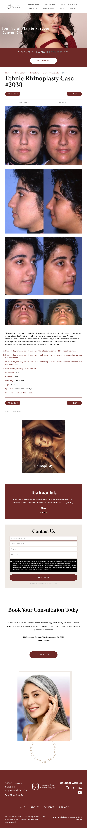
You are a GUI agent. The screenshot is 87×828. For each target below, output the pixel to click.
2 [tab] (42, 512)
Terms (54, 583)
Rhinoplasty (34, 73)
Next (74, 94)
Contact (73, 8)
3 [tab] (44, 512)
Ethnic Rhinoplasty (51, 73)
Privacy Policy (61, 567)
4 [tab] (46, 512)
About (62, 8)
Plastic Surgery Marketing (25, 819)
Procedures (33, 5)
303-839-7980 (44, 640)
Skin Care (33, 8)
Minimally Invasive (68, 5)
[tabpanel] (43, 503)
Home (8, 73)
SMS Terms (72, 567)
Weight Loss (49, 5)
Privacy (49, 583)
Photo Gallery (48, 8)
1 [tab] (40, 512)
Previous (13, 94)
